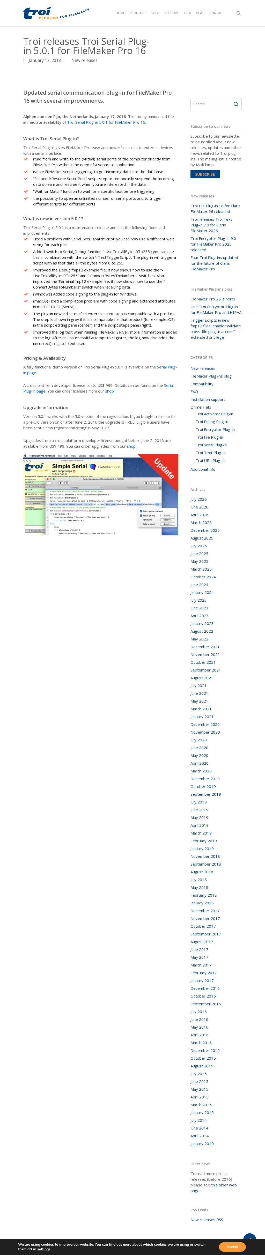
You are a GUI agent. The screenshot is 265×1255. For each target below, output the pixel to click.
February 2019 (203, 840)
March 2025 (201, 569)
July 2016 (198, 1011)
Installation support (207, 399)
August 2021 (201, 677)
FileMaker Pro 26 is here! (212, 298)
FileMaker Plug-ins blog (211, 376)
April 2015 (199, 1096)
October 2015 (203, 1058)
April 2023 (199, 615)
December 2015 (205, 1050)
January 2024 (202, 592)
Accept (232, 1246)
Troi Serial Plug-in (211, 444)
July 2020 (198, 739)
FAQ (194, 391)
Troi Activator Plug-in (214, 413)
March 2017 (201, 965)
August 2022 (201, 631)
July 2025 (198, 545)
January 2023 (202, 623)
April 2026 (199, 514)
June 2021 (199, 693)
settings (43, 1249)
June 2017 (199, 949)
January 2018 (202, 902)
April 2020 (199, 763)
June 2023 (199, 607)
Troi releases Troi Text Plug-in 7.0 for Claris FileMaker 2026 (211, 225)
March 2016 (201, 1042)
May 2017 (199, 957)
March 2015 (201, 1104)
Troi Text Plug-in (211, 452)
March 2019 (201, 833)
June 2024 (199, 584)
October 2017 (203, 926)
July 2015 (198, 1073)
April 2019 (199, 825)
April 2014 (199, 1135)
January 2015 (202, 1112)
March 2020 (201, 770)
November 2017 (205, 918)
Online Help (200, 407)
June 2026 (199, 507)
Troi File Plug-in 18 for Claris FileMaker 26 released (215, 208)
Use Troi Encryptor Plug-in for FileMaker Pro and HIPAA (215, 309)
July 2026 (198, 499)
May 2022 (199, 638)
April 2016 (199, 1034)
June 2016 (199, 1019)
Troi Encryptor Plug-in (215, 429)
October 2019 (203, 786)
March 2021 (201, 708)
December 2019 (205, 778)
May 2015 (199, 1089)
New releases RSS (206, 1219)
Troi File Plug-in (209, 437)
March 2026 (201, 522)
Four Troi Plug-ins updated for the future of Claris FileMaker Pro (214, 263)
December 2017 (205, 910)
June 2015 (199, 1081)
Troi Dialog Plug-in (212, 421)
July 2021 (198, 685)
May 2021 (199, 701)
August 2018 (201, 871)
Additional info (202, 469)
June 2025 (199, 553)
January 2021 (202, 716)
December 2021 (205, 646)
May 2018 (199, 887)
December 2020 (205, 724)
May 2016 (199, 1027)
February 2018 (203, 895)
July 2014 (198, 1120)
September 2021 (205, 670)
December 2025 (205, 530)
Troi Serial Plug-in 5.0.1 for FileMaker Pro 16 (106, 122)
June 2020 (199, 747)
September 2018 (205, 864)
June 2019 (199, 809)
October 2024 (203, 576)
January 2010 (202, 1143)
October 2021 (203, 662)
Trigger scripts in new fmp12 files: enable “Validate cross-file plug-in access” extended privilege (215, 329)
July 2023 (198, 600)
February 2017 (203, 972)
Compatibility (202, 383)
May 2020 (199, 755)
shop (109, 391)
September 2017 (205, 933)
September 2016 (205, 1003)
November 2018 (205, 856)
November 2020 (205, 732)
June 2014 (199, 1128)
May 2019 (199, 817)
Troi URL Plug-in (210, 460)
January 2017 (202, 980)
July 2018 (198, 879)
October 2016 (203, 996)
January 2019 (202, 848)
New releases (84, 60)
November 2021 (205, 654)
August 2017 (201, 941)
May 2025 (199, 561)
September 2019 (205, 794)
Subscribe (205, 174)
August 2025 (201, 538)
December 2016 (205, 988)
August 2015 (201, 1065)
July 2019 (198, 801)
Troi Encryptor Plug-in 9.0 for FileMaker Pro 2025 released (213, 244)
